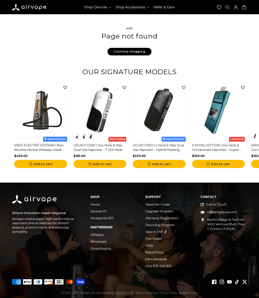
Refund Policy (188, 293)
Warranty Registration (161, 218)
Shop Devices (95, 7)
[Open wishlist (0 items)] (219, 7)
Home (95, 204)
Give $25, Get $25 (158, 266)
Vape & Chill (154, 232)
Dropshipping (100, 248)
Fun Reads (153, 238)
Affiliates (96, 235)
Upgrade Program (159, 211)
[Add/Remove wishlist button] (65, 87)
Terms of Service (147, 293)
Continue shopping (130, 51)
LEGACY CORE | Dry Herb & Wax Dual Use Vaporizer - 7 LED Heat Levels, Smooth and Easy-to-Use (98, 149)
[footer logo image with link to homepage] (35, 202)
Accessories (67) (102, 218)
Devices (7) (98, 211)
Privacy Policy (168, 293)
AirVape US (87, 293)
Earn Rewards (156, 259)
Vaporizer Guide (157, 204)
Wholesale (98, 242)
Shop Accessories (130, 7)
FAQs (149, 245)
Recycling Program (160, 225)
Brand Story (154, 252)
